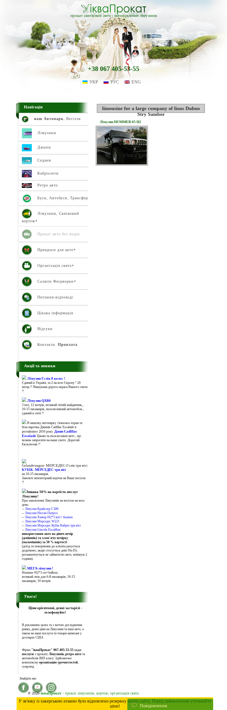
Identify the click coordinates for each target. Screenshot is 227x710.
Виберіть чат (143, 688)
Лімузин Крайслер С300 (41, 509)
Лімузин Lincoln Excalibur (43, 530)
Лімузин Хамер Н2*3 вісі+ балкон (49, 517)
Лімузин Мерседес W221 (42, 521)
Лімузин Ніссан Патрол (41, 513)
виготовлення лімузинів (135, 15)
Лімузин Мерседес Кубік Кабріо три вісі (53, 525)
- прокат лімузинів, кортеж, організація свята (90, 693)
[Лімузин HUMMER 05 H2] (122, 164)
